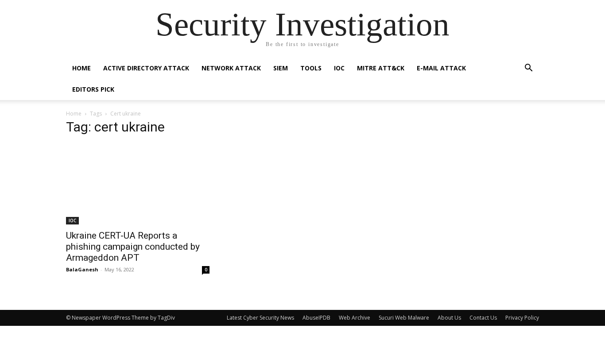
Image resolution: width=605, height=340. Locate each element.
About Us (449, 317)
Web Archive (354, 317)
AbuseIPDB (316, 317)
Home (81, 68)
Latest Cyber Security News (260, 317)
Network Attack (231, 68)
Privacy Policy (522, 317)
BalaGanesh (82, 269)
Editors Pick (93, 89)
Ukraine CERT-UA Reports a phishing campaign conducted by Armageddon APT (133, 246)
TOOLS (311, 68)
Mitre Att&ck (380, 68)
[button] (528, 69)
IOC (339, 68)
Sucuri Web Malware (404, 317)
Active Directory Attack (146, 68)
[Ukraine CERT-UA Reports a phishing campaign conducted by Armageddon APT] (137, 184)
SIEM (280, 68)
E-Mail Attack (441, 68)
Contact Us (483, 317)
